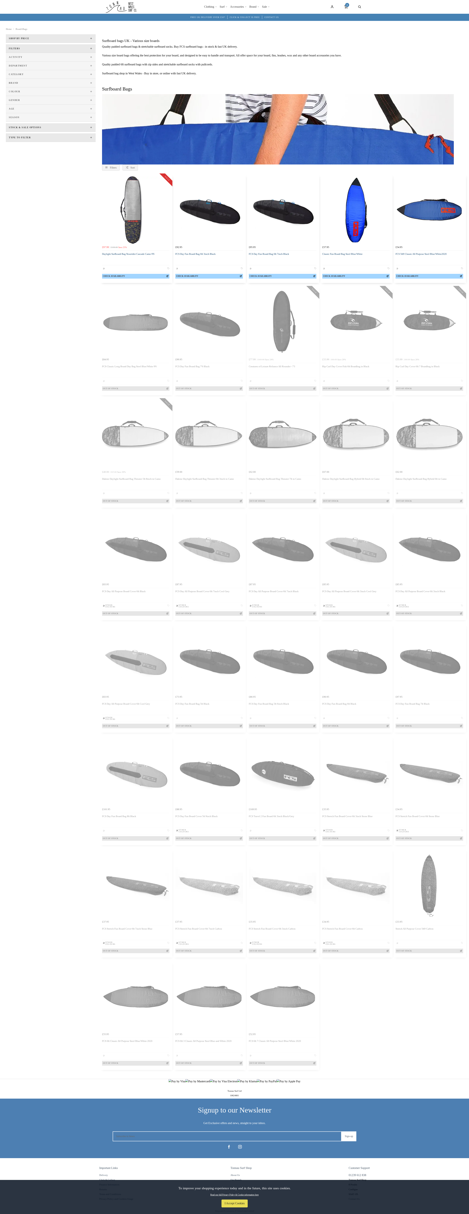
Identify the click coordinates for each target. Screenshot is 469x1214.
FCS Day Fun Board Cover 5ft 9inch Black (196, 816)
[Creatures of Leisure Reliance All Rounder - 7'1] (282, 322)
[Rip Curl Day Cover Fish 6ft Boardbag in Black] (356, 322)
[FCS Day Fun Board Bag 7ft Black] (429, 660)
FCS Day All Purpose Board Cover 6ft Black (124, 591)
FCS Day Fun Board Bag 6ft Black (339, 703)
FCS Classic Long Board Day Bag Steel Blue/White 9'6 (129, 366)
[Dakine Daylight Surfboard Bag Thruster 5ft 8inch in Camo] (136, 435)
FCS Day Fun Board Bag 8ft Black (119, 816)
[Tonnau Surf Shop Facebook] (229, 1147)
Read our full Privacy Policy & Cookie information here (234, 1195)
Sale (264, 6)
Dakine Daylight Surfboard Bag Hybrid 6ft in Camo (421, 479)
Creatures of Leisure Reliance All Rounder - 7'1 (272, 366)
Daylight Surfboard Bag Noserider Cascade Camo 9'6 (128, 254)
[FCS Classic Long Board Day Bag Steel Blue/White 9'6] (136, 322)
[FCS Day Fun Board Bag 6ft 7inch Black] (282, 210)
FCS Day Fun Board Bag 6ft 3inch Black (195, 254)
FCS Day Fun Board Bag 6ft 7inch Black (269, 254)
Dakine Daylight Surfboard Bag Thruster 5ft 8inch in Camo (131, 479)
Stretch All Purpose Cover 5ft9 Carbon (414, 928)
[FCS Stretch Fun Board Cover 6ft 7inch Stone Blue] (136, 885)
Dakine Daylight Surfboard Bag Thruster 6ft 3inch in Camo (204, 479)
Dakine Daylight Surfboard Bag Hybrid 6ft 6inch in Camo (351, 479)
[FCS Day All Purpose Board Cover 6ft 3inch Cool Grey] (356, 547)
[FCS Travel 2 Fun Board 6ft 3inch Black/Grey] (282, 772)
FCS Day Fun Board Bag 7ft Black (413, 703)
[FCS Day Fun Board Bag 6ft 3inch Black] (209, 210)
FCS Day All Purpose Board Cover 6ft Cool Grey (126, 703)
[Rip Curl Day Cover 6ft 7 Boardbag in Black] (429, 322)
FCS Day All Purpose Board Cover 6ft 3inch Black (420, 591)
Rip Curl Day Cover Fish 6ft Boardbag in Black (345, 366)
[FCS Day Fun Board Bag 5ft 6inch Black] (282, 660)
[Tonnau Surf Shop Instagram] (240, 1147)
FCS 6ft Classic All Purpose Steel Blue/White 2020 (127, 1041)
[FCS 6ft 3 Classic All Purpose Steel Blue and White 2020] (209, 997)
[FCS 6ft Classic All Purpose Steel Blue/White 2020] (136, 997)
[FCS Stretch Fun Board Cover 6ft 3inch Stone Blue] (356, 772)
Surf (222, 6)
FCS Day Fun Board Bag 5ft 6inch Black (269, 703)
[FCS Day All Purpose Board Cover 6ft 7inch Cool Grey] (209, 547)
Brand (252, 6)
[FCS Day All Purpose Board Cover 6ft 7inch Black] (282, 547)
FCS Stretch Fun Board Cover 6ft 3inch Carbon (272, 928)
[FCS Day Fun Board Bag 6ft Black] (356, 660)
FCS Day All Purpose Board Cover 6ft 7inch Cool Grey (202, 591)
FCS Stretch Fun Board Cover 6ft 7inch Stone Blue (127, 928)
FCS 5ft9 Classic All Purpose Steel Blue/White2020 (421, 254)
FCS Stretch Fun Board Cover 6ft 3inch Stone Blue (347, 816)
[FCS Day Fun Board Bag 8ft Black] (136, 772)
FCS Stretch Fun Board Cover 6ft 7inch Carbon (198, 928)
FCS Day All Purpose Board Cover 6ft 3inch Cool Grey (349, 591)
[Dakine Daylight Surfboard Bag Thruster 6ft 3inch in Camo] (209, 435)
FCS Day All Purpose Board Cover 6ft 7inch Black (274, 591)
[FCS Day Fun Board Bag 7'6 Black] (209, 322)
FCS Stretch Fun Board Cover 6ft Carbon (342, 928)
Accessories (237, 6)
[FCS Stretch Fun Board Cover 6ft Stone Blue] (429, 772)
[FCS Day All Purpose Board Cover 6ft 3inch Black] (429, 547)
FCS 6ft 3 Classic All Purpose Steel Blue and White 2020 (203, 1041)
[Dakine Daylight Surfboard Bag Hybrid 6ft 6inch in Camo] (356, 435)
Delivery (103, 1175)
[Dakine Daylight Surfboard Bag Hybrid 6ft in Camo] (429, 435)
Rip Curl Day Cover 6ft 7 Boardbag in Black (418, 366)
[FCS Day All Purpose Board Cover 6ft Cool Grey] (136, 660)
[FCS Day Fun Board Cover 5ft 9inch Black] (209, 772)
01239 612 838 (357, 1175)
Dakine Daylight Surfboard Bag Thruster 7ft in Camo (275, 479)
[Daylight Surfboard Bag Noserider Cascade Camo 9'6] (136, 210)
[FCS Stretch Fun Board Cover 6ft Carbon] (356, 885)
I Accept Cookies (235, 1203)
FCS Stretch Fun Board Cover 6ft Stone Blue (418, 816)
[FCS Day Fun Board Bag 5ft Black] (209, 660)
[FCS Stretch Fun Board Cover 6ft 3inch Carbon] (282, 885)
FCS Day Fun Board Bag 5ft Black (192, 703)
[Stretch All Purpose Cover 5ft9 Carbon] (429, 885)
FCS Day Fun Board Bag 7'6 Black (192, 366)
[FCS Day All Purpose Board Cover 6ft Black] (136, 547)
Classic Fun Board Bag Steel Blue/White (342, 254)
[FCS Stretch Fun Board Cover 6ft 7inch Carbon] (209, 885)
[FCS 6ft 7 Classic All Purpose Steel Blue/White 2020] (282, 997)
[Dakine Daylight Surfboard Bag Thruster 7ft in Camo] (282, 435)
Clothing (209, 6)
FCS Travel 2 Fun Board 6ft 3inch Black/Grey (271, 816)
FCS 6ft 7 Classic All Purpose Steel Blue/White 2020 (275, 1041)
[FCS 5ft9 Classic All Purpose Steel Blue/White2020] (429, 210)
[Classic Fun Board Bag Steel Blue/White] (356, 210)
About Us (235, 1175)
